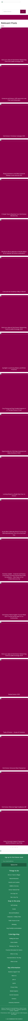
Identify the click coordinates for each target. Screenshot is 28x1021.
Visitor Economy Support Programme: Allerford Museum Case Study (14, 842)
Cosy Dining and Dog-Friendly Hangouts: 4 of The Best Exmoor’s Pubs (14, 409)
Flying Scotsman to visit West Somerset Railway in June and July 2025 (14, 174)
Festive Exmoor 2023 (14, 694)
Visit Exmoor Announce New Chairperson (14, 768)
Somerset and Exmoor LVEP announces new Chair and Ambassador (14, 99)
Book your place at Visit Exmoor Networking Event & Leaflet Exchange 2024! (14, 654)
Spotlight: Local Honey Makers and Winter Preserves (14, 368)
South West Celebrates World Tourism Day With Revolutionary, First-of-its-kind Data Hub (14, 533)
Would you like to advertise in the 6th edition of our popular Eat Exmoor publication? (14, 252)
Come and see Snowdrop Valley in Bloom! (14, 291)
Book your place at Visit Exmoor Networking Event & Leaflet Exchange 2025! (14, 328)
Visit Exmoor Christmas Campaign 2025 (14, 136)
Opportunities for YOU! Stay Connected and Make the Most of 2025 (14, 452)
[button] (14, 17)
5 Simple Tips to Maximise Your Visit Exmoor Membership (14, 215)
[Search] (23, 11)
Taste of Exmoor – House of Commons (14, 732)
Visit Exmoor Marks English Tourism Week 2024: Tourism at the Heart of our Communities (14, 616)
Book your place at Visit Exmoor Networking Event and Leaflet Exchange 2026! (14, 60)
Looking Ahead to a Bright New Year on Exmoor (14, 495)
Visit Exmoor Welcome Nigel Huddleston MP (14, 807)
